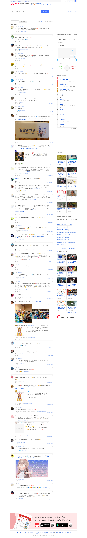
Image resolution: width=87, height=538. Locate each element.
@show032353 (21, 267)
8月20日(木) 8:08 (50, 499)
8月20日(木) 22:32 (50, 364)
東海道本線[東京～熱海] (61, 224)
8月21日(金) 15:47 (50, 191)
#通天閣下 (30, 387)
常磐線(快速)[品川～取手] (62, 242)
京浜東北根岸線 (60, 237)
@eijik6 (27, 39)
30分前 (52, 50)
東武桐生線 (65, 227)
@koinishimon (25, 381)
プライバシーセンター (39, 532)
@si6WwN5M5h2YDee (24, 49)
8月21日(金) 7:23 (50, 278)
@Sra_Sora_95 (20, 498)
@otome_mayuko (28, 297)
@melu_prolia (21, 239)
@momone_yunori (26, 435)
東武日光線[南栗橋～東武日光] (63, 232)
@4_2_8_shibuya (21, 479)
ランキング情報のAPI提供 (37, 533)
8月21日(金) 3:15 (50, 339)
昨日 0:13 (51, 164)
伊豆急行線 (59, 222)
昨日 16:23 (51, 103)
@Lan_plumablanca (31, 337)
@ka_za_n (22, 102)
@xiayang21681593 (21, 442)
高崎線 (69, 239)
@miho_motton (24, 450)
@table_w (27, 345)
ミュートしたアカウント (72, 11)
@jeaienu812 (24, 353)
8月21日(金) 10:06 (50, 269)
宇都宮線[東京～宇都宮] (61, 239)
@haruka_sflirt (20, 26)
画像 (15, 8)
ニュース (28, 8)
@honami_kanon (21, 367)
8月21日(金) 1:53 (50, 347)
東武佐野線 (59, 227)
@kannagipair (31, 259)
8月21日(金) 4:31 (50, 298)
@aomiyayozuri (20, 114)
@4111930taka (23, 92)
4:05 (52, 76)
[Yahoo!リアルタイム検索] (20, 3)
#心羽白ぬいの (18, 178)
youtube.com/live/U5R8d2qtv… (21, 218)
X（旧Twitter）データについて (49, 533)
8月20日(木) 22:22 (50, 404)
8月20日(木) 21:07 (50, 412)
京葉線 (58, 244)
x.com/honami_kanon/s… (22, 420)
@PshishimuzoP (23, 181)
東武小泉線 (70, 224)
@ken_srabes (22, 110)
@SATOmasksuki (21, 277)
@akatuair (28, 140)
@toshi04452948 (22, 58)
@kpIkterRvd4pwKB (22, 83)
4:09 (52, 68)
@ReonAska (22, 363)
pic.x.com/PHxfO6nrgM (29, 457)
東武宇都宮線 (73, 232)
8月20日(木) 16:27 (50, 443)
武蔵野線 (63, 244)
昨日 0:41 (51, 142)
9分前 (52, 41)
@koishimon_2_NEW (28, 403)
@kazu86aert (26, 371)
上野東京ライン (70, 222)
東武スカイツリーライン (68, 234)
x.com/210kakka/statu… (20, 303)
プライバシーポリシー (29, 532)
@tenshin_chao (20, 350)
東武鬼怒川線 (59, 234)
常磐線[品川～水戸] (72, 242)
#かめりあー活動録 (24, 148)
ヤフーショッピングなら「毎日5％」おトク (44, 4)
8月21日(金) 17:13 (50, 182)
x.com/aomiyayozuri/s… (33, 148)
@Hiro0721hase (27, 66)
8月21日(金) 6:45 (50, 291)
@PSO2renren (24, 190)
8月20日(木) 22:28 (50, 382)
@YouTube (30, 218)
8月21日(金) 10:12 (50, 261)
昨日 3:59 (51, 111)
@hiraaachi (22, 220)
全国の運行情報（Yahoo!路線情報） (69, 248)
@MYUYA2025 (25, 173)
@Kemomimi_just (27, 163)
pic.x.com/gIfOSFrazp (19, 211)
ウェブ (12, 8)
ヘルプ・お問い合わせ (68, 532)
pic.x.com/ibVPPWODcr (37, 301)
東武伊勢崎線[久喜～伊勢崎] (62, 229)
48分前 (52, 60)
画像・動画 (23, 21)
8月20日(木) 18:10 (50, 436)
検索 (46, 11)
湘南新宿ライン (68, 237)
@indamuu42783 (36, 249)
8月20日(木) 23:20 (50, 355)
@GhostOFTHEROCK (30, 213)
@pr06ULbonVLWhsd (42, 411)
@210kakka (20, 225)
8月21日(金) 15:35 (50, 202)
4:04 (52, 84)
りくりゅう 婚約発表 (71, 1)
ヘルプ (59, 1)
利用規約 (46, 532)
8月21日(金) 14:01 (50, 222)
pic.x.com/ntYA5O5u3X (23, 119)
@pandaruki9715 (21, 264)
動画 (18, 8)
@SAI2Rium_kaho (21, 446)
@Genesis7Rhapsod (23, 31)
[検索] (75, 1)
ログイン (32, 4)
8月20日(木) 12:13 (50, 480)
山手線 (64, 222)
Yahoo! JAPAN (54, 1)
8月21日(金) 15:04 (50, 214)
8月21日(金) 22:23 (50, 175)
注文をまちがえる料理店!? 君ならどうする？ (20, 1)
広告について (51, 532)
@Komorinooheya (21, 106)
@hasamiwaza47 (23, 289)
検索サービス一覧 (59, 532)
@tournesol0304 (25, 230)
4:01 (52, 94)
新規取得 (39, 3)
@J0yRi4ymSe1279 (45, 487)
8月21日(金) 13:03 (50, 231)
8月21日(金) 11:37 (50, 250)
